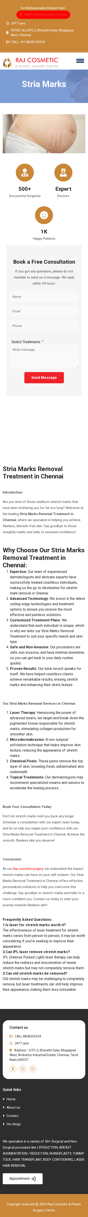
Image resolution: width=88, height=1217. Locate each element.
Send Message (44, 377)
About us (13, 1107)
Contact (12, 1116)
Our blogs (13, 1124)
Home (11, 1099)
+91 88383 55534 (32, 42)
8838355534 (32, 1036)
